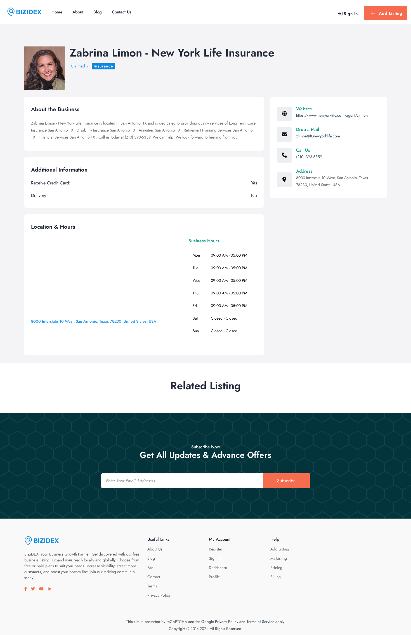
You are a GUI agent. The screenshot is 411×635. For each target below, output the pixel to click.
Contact (153, 577)
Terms (152, 586)
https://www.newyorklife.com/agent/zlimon (332, 115)
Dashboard (218, 567)
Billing (275, 577)
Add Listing (390, 13)
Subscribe (286, 480)
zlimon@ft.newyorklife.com (318, 136)
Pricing (276, 567)
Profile (214, 577)
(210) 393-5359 (309, 157)
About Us (154, 549)
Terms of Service (260, 621)
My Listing (278, 558)
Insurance (103, 66)
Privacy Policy (159, 595)
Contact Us (121, 12)
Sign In (214, 558)
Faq (150, 567)
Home (56, 12)
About (77, 12)
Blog (97, 12)
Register (215, 549)
